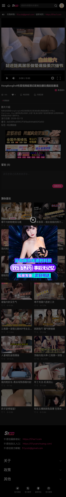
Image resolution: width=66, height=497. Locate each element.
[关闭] (63, 383)
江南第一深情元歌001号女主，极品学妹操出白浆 (25, 328)
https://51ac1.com (32, 439)
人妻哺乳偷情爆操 (10, 355)
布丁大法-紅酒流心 (43, 382)
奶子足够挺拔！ (9, 408)
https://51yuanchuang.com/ (37, 443)
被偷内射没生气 (9, 301)
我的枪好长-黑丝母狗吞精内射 (16, 382)
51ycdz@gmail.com (32, 448)
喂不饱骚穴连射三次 (44, 301)
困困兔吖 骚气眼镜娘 (44, 328)
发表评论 (57, 186)
